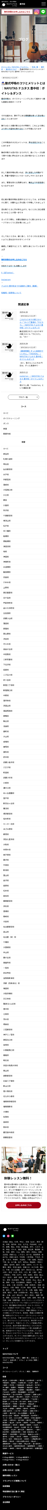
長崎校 (6, 1122)
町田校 (6, 772)
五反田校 (7, 613)
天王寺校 (7, 998)
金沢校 (6, 880)
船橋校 (6, 536)
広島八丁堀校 (8, 1081)
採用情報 (6, 1486)
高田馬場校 (7, 711)
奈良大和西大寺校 (10, 1065)
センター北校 (8, 824)
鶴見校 (6, 834)
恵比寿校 (7, 633)
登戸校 (6, 798)
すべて (5, 413)
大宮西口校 (7, 489)
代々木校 (7, 644)
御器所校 (7, 962)
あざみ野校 (7, 829)
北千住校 (7, 597)
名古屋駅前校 (8, 926)
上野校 (6, 587)
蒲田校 (6, 623)
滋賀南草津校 (8, 978)
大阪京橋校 (7, 993)
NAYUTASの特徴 (8, 1358)
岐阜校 (6, 896)
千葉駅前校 (7, 515)
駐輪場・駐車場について (11, 292)
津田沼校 (7, 546)
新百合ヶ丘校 (8, 803)
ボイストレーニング (11, 418)
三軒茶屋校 (7, 659)
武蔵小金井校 (8, 762)
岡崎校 (6, 916)
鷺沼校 (6, 808)
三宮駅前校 (7, 1029)
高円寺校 (7, 700)
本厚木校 (7, 849)
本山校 (6, 952)
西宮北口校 (7, 1039)
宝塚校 (6, 1045)
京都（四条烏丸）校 (11, 983)
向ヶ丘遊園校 (8, 793)
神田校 (6, 556)
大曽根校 (7, 947)
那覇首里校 (7, 1137)
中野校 (6, 695)
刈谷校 (6, 921)
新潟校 (6, 870)
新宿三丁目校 (8, 685)
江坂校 (6, 1014)
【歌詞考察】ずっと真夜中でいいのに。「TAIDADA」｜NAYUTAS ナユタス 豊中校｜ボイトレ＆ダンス (31, 355)
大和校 (6, 844)
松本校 (6, 890)
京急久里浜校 (8, 839)
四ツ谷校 (7, 680)
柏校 (5, 551)
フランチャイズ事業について (14, 1480)
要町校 (6, 731)
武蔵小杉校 (7, 777)
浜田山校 (7, 705)
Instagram (6, 279)
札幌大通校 (7, 459)
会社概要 (6, 1502)
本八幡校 (7, 531)
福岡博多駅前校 (9, 1101)
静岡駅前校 (7, 901)
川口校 (6, 495)
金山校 (6, 931)
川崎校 (6, 782)
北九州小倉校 (8, 1096)
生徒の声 (13, 1360)
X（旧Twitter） (7, 272)
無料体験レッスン (10, 1475)
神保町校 (7, 561)
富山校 (6, 875)
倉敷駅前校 (7, 1075)
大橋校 (6, 1111)
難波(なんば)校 (9, 1003)
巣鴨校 (6, 716)
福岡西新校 (7, 1106)
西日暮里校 (7, 592)
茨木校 (6, 1019)
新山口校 (7, 1086)
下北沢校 (7, 664)
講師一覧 (25, 1358)
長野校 (6, 885)
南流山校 (7, 520)
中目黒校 (7, 654)
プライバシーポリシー (12, 1496)
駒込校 (6, 721)
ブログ (5, 1360)
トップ (5, 1348)
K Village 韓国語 (8, 1457)
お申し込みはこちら (23, 1205)
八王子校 (7, 767)
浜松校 (6, 906)
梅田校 (6, 988)
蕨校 (5, 500)
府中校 (6, 757)
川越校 (6, 505)
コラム (21, 1360)
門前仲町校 (7, 603)
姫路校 (6, 1055)
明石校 (6, 1060)
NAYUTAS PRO (8, 1362)
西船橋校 (7, 541)
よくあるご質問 (31, 1360)
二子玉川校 (7, 674)
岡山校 (6, 1070)
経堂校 (6, 669)
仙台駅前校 (7, 469)
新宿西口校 (7, 690)
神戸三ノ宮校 (8, 1034)
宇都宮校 (7, 479)
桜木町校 (7, 818)
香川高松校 (7, 1091)
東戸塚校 (7, 854)
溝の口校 (7, 788)
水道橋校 (7, 567)
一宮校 (6, 968)
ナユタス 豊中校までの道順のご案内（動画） (19, 286)
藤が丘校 (7, 957)
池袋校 (6, 726)
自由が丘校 (7, 649)
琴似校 (6, 464)
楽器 (5, 428)
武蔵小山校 (7, 618)
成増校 (6, 741)
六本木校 (7, 582)
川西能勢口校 (8, 1050)
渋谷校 (6, 639)
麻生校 (6, 454)
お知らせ (34, 1358)
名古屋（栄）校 (9, 937)
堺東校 (6, 1024)
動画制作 (35, 1371)
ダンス (6, 423)
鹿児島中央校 (8, 1132)
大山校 (6, 736)
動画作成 (7, 433)
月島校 (6, 577)
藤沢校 (6, 860)
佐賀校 (6, 1116)
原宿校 (6, 628)
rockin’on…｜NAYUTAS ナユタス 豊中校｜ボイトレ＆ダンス (32, 379)
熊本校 (6, 1127)
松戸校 (6, 525)
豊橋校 (6, 911)
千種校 (6, 942)
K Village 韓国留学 (22, 1457)
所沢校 (6, 510)
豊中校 (6, 1009)
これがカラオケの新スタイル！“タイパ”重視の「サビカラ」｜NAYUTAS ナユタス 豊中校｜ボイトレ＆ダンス (31, 323)
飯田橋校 (7, 572)
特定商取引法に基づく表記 (14, 1491)
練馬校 (6, 746)
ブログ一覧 (23, 397)
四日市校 (7, 973)
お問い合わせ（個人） (12, 1464)
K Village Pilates (8, 1459)
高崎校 (6, 484)
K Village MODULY (22, 1459)
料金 (18, 1358)
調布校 (6, 752)
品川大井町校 (8, 608)
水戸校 (6, 474)
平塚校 (6, 865)
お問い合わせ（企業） (12, 1470)
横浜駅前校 (7, 813)
